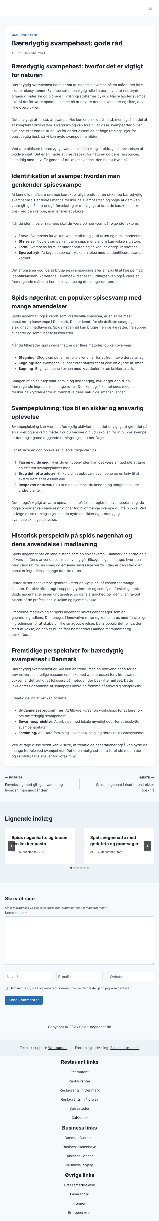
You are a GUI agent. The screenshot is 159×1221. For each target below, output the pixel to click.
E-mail (65, 977)
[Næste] (147, 846)
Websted (117, 977)
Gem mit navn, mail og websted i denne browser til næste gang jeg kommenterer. (70, 988)
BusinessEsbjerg (79, 1165)
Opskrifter (28, 35)
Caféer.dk (79, 1117)
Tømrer (80, 1203)
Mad (15, 35)
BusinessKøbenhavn (79, 1147)
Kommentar (16, 913)
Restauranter (79, 1081)
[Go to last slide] (11, 846)
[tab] (71, 868)
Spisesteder (79, 1108)
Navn (12, 977)
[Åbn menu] (150, 8)
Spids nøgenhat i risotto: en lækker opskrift (125, 784)
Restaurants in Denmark (80, 1090)
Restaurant (79, 1072)
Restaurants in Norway (80, 1099)
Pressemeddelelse (79, 1185)
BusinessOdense (80, 1156)
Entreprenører (79, 1212)
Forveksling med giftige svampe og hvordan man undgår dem (34, 784)
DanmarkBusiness (79, 1138)
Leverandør (79, 1194)
